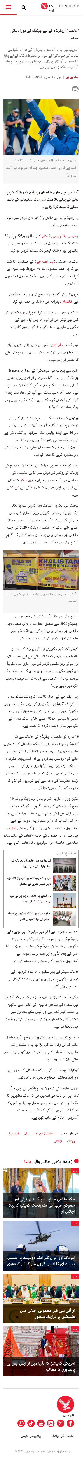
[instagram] (50, 1423)
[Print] (75, 89)
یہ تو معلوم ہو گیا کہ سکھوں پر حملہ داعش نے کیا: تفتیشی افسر (29, 916)
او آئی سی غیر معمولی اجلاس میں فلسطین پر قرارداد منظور (47, 1314)
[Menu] (8, 7)
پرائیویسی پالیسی (31, 1436)
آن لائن (56, 345)
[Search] (24, 7)
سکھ (23, 480)
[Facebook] (70, 1423)
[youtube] (41, 1423)
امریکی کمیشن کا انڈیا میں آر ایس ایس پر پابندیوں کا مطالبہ (41, 1367)
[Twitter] (60, 1423)
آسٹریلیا (14, 1134)
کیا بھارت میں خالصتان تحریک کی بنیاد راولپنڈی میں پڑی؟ (31, 863)
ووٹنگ (71, 1141)
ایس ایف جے (45, 261)
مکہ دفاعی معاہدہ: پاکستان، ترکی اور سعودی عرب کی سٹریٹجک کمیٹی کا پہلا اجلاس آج (42, 1205)
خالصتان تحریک (44, 1134)
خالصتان (67, 301)
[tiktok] (31, 1423)
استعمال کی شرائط (63, 1436)
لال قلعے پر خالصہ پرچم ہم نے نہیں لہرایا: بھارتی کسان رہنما (30, 898)
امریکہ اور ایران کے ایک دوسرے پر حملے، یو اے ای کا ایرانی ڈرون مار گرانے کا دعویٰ (41, 1261)
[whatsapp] (21, 1423)
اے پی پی (72, 77)
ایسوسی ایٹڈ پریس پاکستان (60, 236)
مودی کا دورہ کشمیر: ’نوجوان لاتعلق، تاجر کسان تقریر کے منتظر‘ (29, 881)
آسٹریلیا (11, 828)
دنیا (27, 1162)
